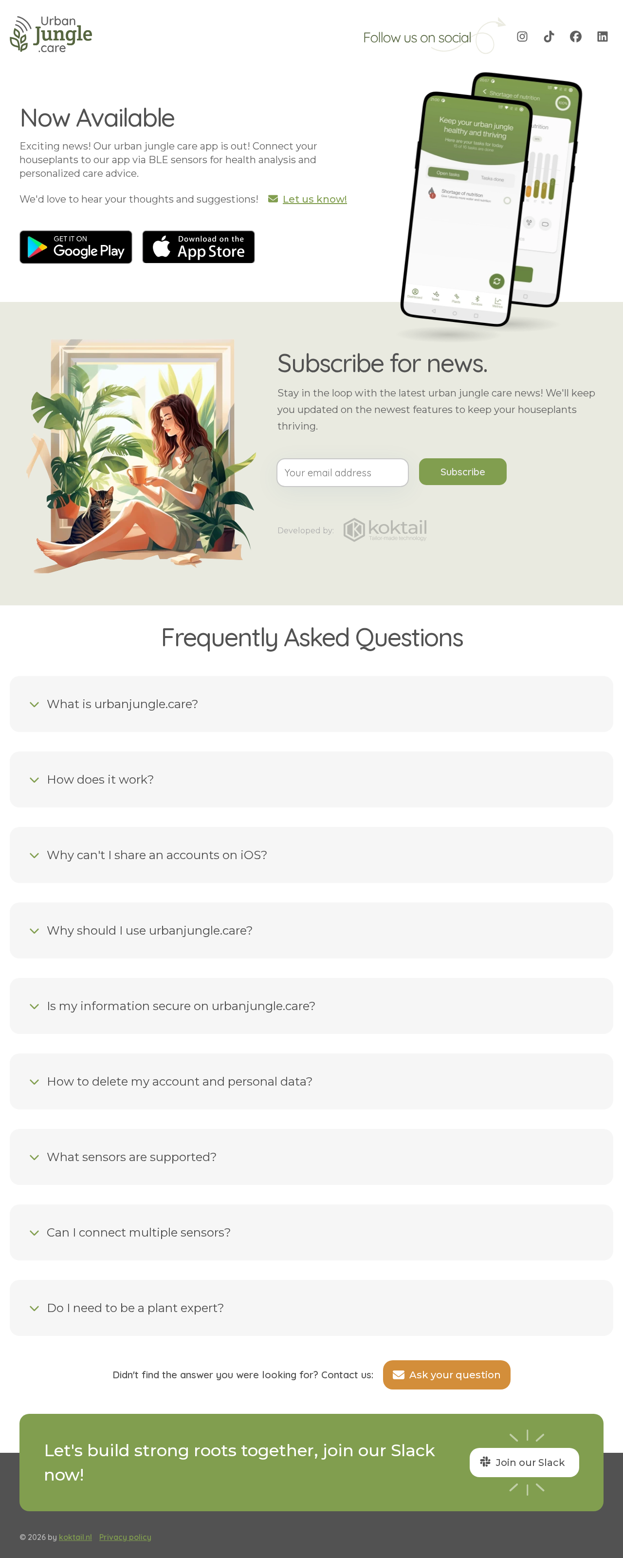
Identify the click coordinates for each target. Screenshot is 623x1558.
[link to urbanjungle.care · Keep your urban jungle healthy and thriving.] (51, 36)
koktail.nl (75, 1537)
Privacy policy (125, 1537)
